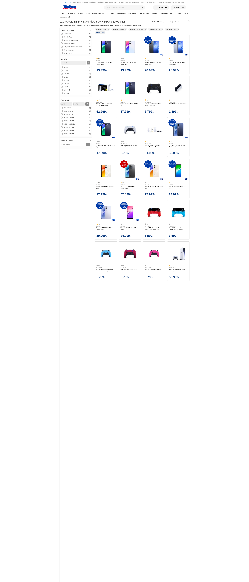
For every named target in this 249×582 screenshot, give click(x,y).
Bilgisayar (71, 13)
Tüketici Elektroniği (65, 17)
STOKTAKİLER (157, 22)
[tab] (76, 31)
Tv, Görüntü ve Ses (83, 13)
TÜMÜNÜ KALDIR (100, 32)
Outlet (186, 13)
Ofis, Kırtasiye (144, 13)
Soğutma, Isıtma (175, 13)
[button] (76, 31)
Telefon (63, 13)
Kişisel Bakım (121, 13)
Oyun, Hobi (164, 13)
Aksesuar (155, 13)
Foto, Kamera (132, 13)
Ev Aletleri (111, 13)
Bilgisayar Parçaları (98, 13)
